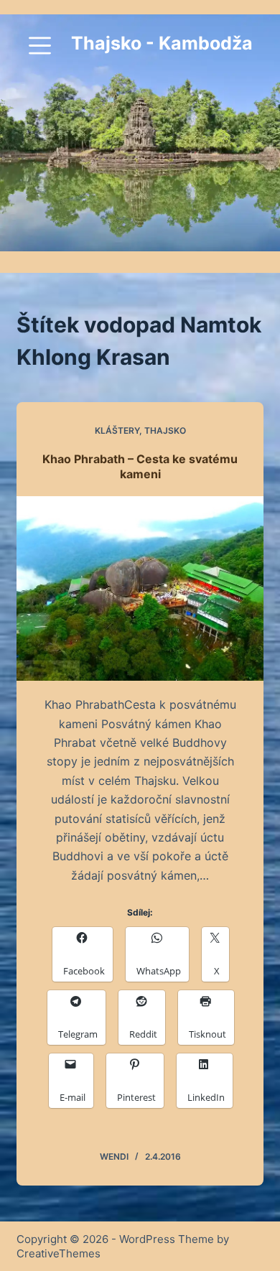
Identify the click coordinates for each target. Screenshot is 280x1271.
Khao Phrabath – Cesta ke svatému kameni (140, 466)
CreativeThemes (59, 1253)
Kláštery (117, 430)
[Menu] (40, 45)
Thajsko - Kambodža (162, 43)
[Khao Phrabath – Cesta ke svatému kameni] (140, 588)
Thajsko (165, 430)
